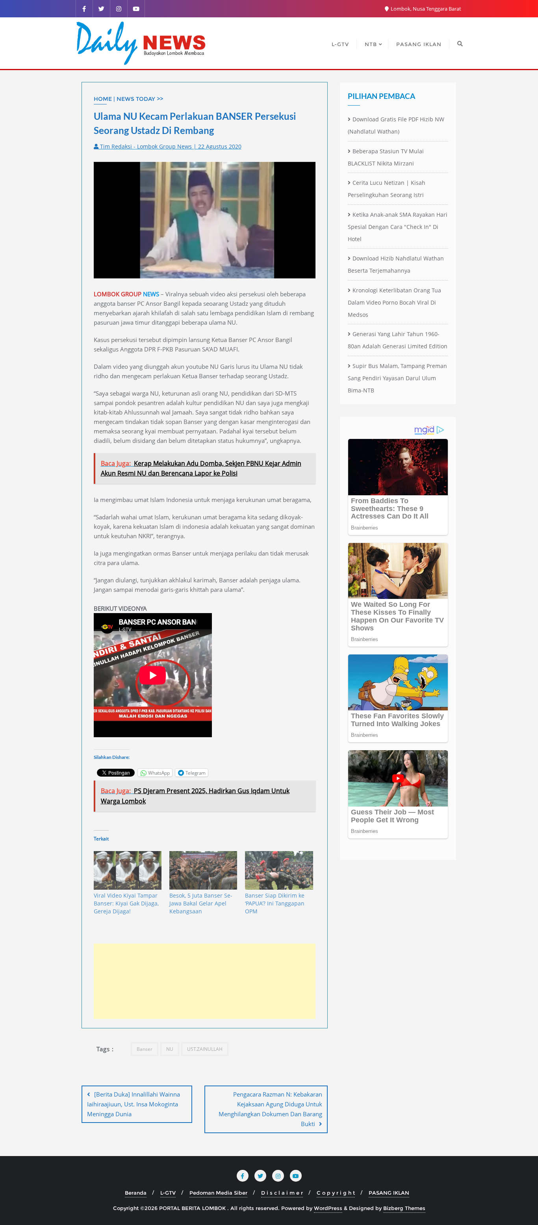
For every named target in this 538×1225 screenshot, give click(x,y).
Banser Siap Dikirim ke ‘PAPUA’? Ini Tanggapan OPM (274, 903)
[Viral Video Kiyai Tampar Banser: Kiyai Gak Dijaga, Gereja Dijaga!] (127, 870)
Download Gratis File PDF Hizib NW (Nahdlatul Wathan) (396, 125)
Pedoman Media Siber (218, 1193)
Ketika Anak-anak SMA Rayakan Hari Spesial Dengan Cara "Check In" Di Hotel (397, 227)
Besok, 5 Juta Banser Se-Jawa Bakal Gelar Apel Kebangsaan (200, 903)
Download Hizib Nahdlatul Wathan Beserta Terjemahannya (396, 264)
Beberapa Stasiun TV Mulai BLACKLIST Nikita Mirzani (386, 157)
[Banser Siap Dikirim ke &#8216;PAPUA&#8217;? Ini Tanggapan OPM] (279, 870)
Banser (144, 1049)
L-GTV (168, 1193)
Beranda (136, 1193)
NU (169, 1049)
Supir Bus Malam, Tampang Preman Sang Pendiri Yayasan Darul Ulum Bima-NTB (397, 378)
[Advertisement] (204, 981)
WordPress (328, 1208)
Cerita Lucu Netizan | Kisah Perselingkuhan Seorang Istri (386, 189)
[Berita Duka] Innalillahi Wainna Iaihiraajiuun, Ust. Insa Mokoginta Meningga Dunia (133, 1104)
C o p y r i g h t (336, 1193)
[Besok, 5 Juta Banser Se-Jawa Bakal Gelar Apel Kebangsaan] (203, 870)
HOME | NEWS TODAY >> (128, 98)
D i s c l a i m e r (282, 1193)
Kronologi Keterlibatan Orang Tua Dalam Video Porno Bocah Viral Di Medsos (394, 302)
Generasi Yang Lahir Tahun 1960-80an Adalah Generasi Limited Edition (397, 340)
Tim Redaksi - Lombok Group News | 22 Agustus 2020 (169, 146)
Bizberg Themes (404, 1208)
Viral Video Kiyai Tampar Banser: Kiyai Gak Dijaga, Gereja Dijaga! (126, 903)
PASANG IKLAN (389, 1193)
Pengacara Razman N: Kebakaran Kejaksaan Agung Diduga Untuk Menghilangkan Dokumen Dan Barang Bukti (270, 1109)
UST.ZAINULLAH (205, 1049)
